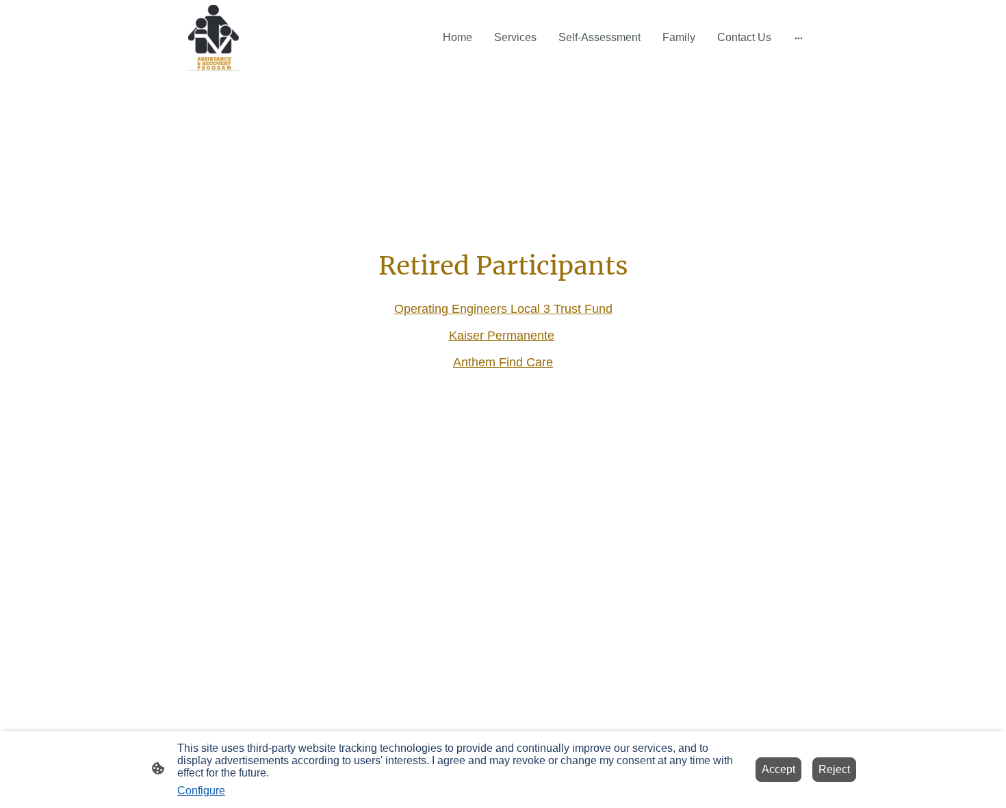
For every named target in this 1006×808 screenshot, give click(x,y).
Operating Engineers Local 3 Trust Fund (503, 309)
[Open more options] (798, 38)
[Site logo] (213, 38)
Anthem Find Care (503, 362)
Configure (201, 790)
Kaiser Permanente (501, 335)
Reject (834, 769)
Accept (778, 769)
